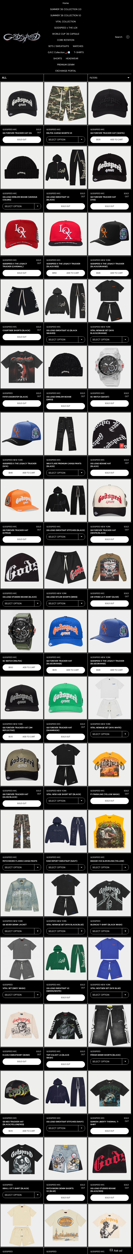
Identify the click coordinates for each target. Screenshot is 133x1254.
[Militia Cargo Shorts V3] (65, 103)
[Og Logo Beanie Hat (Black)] (109, 434)
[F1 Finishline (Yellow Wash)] (109, 764)
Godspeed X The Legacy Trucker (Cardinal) (15, 265)
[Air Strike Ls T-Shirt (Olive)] (109, 567)
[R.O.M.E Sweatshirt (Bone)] (22, 1025)
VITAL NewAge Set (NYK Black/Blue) (65, 924)
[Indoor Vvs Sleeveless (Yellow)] (109, 831)
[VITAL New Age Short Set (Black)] (65, 764)
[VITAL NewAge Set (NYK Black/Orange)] (109, 301)
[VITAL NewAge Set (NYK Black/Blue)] (65, 895)
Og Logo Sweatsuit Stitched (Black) (65, 530)
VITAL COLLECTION (66, 21)
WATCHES (78, 46)
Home (66, 3)
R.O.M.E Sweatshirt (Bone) (16, 1055)
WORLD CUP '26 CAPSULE (65, 33)
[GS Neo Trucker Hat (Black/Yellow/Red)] (22, 1092)
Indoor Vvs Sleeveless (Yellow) (107, 861)
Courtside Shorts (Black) (16, 330)
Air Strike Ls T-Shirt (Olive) (104, 597)
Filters (93, 77)
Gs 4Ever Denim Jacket (15, 924)
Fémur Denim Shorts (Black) (105, 1055)
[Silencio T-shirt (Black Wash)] (109, 895)
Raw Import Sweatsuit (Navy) (61, 861)
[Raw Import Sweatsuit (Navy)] (65, 831)
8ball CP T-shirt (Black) (16, 1188)
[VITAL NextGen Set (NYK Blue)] (109, 959)
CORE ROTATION (65, 40)
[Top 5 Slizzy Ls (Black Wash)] (65, 1025)
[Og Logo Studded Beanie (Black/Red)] (109, 1158)
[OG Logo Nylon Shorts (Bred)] (65, 567)
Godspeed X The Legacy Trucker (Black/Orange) (107, 265)
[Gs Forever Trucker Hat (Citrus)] (22, 500)
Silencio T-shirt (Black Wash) (106, 924)
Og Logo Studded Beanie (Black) (20, 597)
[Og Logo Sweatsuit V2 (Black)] (65, 167)
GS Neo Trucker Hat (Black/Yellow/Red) (13, 1123)
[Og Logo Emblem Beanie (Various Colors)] (22, 167)
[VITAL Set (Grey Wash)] (22, 959)
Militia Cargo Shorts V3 (59, 133)
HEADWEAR (72, 58)
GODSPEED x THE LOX (65, 27)
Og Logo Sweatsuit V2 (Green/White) (57, 989)
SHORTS (57, 58)
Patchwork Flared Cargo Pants (20, 861)
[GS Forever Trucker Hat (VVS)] (109, 167)
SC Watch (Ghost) (99, 397)
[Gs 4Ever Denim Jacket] (22, 895)
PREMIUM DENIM (65, 64)
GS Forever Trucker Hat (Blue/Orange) (59, 662)
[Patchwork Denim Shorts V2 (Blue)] (65, 1158)
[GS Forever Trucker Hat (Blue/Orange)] (65, 631)
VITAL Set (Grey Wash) (14, 988)
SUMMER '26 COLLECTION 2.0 (65, 9)
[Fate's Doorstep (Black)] (22, 367)
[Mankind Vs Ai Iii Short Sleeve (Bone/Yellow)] (109, 1225)
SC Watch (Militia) (12, 661)
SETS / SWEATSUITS (58, 46)
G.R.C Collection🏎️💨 (59, 52)
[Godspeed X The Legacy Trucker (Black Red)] (65, 234)
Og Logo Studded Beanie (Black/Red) (103, 1189)
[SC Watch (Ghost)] (109, 367)
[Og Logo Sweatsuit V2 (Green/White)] (65, 959)
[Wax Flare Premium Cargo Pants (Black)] (65, 434)
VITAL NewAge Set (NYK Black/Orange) (102, 332)
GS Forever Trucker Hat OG (17, 133)
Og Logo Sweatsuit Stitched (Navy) (65, 1121)
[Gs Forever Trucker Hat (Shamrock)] (65, 698)
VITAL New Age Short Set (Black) (63, 794)
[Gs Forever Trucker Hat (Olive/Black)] (22, 764)
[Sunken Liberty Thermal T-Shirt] (109, 1092)
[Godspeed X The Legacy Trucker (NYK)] (22, 434)
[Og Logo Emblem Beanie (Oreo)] (65, 367)
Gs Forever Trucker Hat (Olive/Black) (15, 795)
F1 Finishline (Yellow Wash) (105, 794)
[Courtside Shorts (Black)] (22, 301)
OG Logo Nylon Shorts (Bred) (61, 597)
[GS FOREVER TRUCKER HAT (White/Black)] (109, 500)
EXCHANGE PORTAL (65, 70)
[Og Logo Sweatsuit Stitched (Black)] (65, 500)
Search (118, 36)
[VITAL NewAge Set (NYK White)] (109, 698)
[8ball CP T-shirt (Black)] (22, 1158)
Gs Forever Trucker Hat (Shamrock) (59, 729)
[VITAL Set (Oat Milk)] (22, 1225)
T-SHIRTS (79, 52)
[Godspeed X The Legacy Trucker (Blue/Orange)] (109, 631)
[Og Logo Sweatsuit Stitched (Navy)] (65, 1092)
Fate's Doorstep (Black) (15, 397)
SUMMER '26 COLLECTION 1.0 (65, 15)
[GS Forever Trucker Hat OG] (22, 103)
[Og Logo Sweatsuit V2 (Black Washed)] (65, 301)
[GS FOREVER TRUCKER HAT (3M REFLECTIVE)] (22, 698)
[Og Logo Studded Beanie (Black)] (22, 567)
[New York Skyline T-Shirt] (65, 1225)
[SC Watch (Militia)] (22, 631)
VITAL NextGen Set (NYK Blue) (105, 988)
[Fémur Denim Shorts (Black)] (109, 1025)
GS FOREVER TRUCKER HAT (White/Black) (103, 531)
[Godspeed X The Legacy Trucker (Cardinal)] (22, 234)
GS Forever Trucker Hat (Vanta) (107, 133)
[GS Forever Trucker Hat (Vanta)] (109, 103)
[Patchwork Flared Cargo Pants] (22, 831)
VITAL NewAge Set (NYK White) (105, 727)
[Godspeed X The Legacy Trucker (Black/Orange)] (109, 234)
